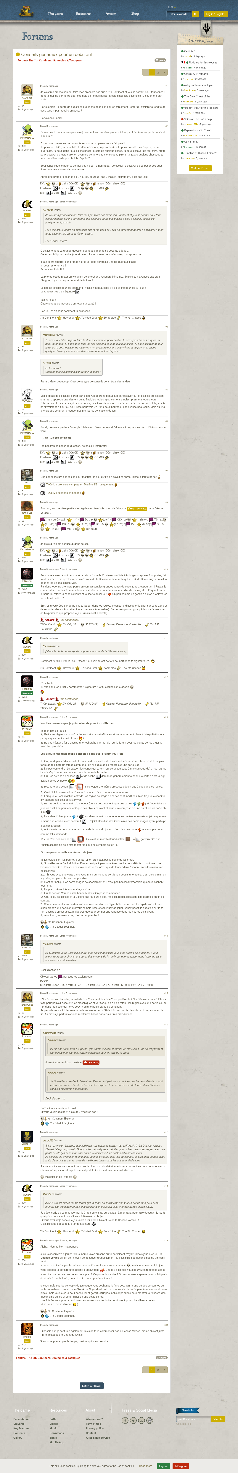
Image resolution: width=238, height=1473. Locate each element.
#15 (166, 992)
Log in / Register (215, 14)
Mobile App (57, 1442)
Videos (54, 1423)
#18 (166, 1185)
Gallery (17, 1437)
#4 (166, 326)
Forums (110, 14)
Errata (53, 1437)
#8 (166, 502)
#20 (166, 1324)
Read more (146, 1466)
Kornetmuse (27, 947)
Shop (135, 14)
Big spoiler (91, 1062)
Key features (21, 1428)
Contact (91, 1433)
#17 (166, 1132)
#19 (166, 1240)
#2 (166, 126)
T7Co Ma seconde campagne (63, 493)
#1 (166, 85)
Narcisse (27, 513)
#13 (166, 717)
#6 (166, 421)
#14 (166, 935)
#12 (166, 676)
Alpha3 (27, 210)
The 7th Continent (40, 60)
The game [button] (56, 14)
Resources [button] (84, 14)
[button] (172, 7)
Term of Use (93, 1423)
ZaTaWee (27, 401)
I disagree (181, 1466)
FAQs (53, 1419)
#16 (166, 1024)
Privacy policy (95, 1428)
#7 (166, 470)
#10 (166, 569)
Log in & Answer (91, 1385)
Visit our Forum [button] (200, 168)
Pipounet (27, 729)
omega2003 (27, 1005)
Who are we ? (94, 1419)
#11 (166, 637)
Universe (19, 1423)
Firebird (27, 581)
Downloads (57, 1433)
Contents (19, 1433)
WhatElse (27, 1144)
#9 (166, 537)
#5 (166, 389)
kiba (27, 482)
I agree (163, 1466)
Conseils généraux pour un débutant (56, 54)
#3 (166, 201)
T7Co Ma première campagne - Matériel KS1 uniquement (80, 484)
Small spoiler (137, 508)
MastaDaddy (27, 138)
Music (53, 1428)
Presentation (21, 1419)
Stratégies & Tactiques (67, 60)
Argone (27, 1336)
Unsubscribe (183, 1423)
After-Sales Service (98, 1437)
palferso (27, 97)
